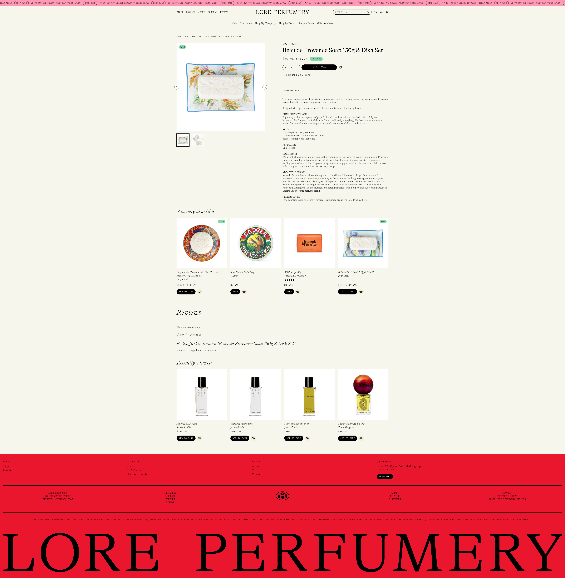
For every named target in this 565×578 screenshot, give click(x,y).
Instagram (170, 493)
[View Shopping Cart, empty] (387, 12)
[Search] (368, 12)
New (234, 23)
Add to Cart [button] (186, 291)
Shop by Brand (287, 23)
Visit (180, 12)
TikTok (170, 502)
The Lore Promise (138, 474)
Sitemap (507, 493)
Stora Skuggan (346, 427)
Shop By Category (265, 23)
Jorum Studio (184, 427)
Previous (176, 87)
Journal (212, 12)
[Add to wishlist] (340, 67)
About (201, 12)
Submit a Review (189, 334)
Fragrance (246, 23)
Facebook (170, 496)
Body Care (190, 37)
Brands (7, 470)
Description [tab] (291, 90)
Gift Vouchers (325, 23)
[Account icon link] (381, 12)
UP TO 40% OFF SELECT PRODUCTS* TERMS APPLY (31, 3)
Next (264, 87)
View (235, 291)
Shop (6, 466)
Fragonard (290, 44)
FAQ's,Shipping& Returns (395, 496)
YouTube (170, 499)
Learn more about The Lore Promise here (346, 200)
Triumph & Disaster (294, 275)
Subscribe (385, 476)
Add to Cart (319, 67)
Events (224, 12)
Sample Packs (306, 23)
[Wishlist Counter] (375, 12)
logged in (195, 350)
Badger (234, 275)
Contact (190, 12)
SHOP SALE (66, 3)
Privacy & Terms (507, 496)
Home (179, 37)
